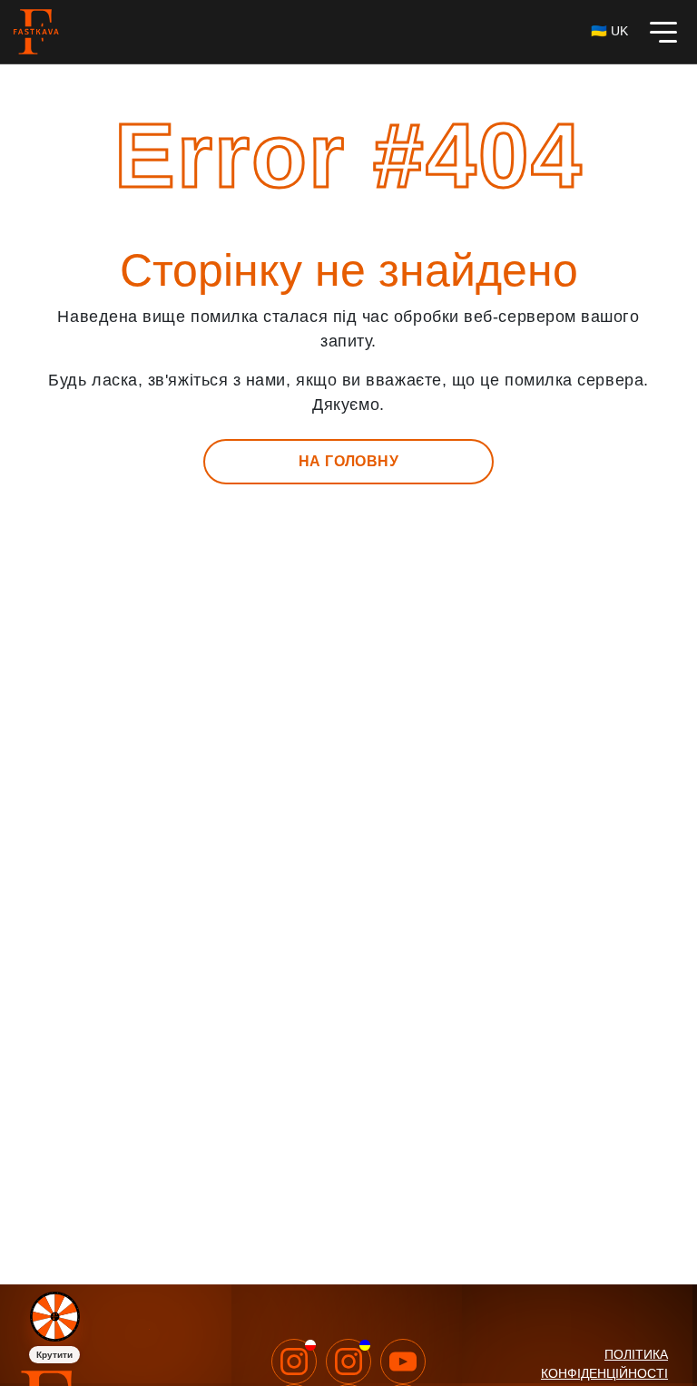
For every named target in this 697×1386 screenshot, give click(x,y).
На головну (349, 461)
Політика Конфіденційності (604, 1364)
